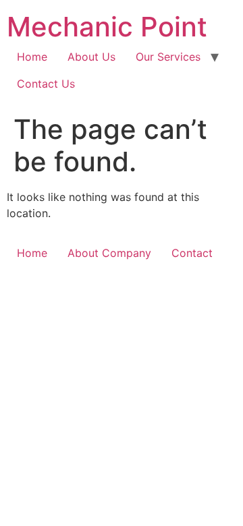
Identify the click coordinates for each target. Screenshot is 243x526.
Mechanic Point (107, 26)
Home (32, 56)
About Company (109, 253)
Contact (192, 253)
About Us (91, 56)
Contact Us (46, 83)
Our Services (168, 56)
